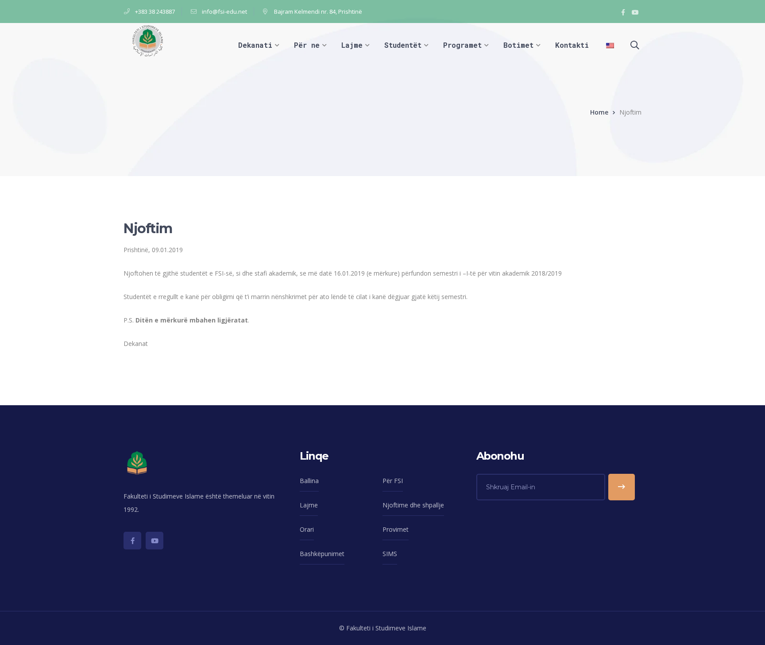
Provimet (395, 529)
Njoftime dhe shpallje (413, 505)
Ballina (309, 480)
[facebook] (132, 540)
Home (599, 112)
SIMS (389, 553)
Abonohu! (621, 487)
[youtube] (154, 540)
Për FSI (392, 480)
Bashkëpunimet (322, 553)
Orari (307, 529)
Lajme (309, 505)
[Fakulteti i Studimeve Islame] (147, 40)
